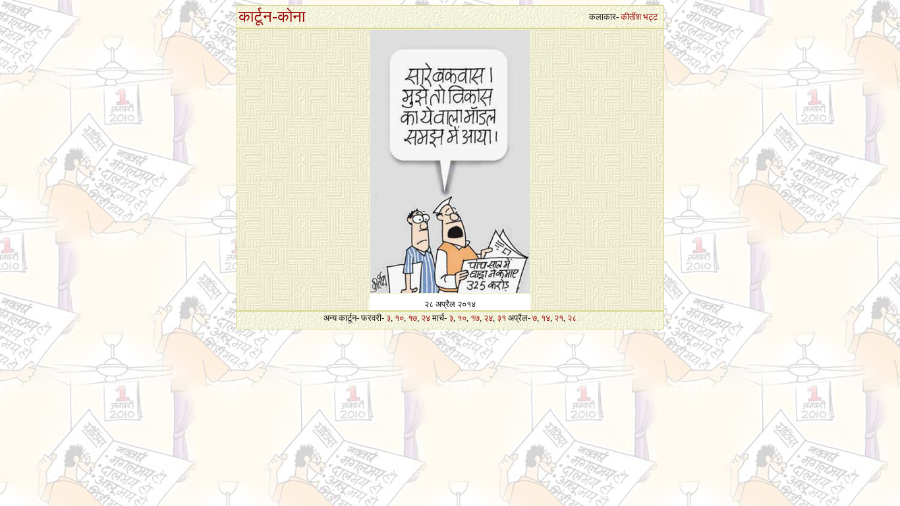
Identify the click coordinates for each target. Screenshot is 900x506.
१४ (545, 318)
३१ (501, 318)
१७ (412, 318)
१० (399, 318)
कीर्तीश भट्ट (639, 17)
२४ (425, 318)
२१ (558, 318)
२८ (572, 318)
